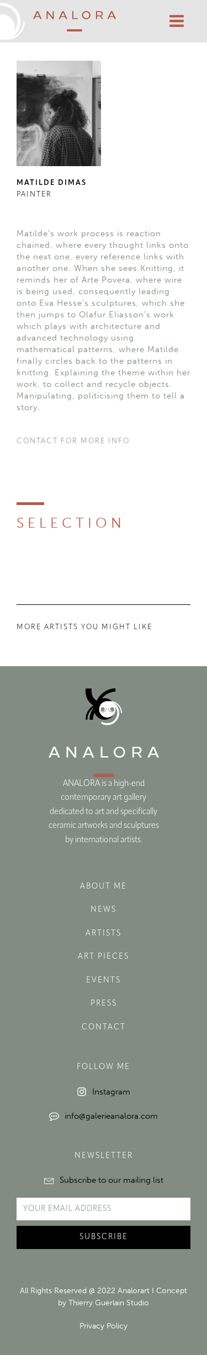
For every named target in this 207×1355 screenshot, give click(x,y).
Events (103, 980)
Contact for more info (73, 441)
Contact (104, 1027)
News (103, 910)
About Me (103, 887)
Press (104, 1004)
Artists (103, 933)
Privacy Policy (103, 1326)
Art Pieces (103, 957)
